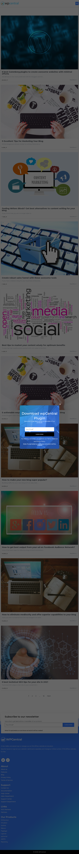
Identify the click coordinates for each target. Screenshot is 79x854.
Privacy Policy (41, 441)
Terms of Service (52, 439)
